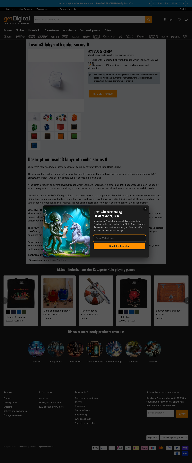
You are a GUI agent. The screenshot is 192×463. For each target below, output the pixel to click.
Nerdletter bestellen (119, 246)
